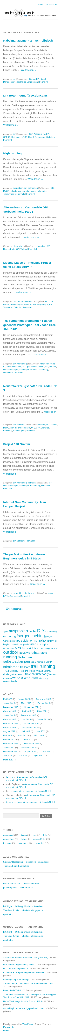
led (46, 367)
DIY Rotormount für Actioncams (25, 95)
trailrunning (33, 188)
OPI (18, 249)
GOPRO (6, 137)
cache (32, 631)
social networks (38, 662)
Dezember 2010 (28, 747)
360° (31, 134)
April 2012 (23, 735)
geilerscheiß (32, 367)
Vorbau (23, 249)
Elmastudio (8, 1027)
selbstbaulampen (17, 191)
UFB (33, 428)
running (10, 657)
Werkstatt (45, 428)
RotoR (31, 137)
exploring (9, 636)
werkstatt (20, 425)
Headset (7, 249)
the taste (31, 593)
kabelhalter (21, 82)
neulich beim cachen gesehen (41, 648)
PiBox (26, 304)
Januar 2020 (24, 699)
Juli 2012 (25, 731)
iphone (44, 640)
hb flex (41, 367)
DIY (38, 79)
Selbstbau (50, 137)
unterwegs (43, 674)
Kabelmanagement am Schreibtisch (28, 40)
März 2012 (39, 735)
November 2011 (31, 743)
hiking (24, 839)
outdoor (10, 652)
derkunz (9, 777)
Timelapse (8, 307)
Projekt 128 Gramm (16, 444)
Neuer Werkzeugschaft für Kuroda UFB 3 (32, 791)
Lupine (45, 644)
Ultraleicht (45, 486)
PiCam (33, 304)
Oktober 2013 (9, 719)
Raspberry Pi (42, 304)
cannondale (40, 246)
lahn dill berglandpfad (22, 644)
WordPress (27, 1024)
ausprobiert (18, 188)
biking (15, 246)
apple (5, 631)
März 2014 (42, 711)
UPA (38, 428)
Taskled (33, 369)
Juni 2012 (40, 731)
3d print (32, 79)
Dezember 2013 (28, 715)
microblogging (8, 648)
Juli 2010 (47, 751)
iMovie (6, 304)
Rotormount (40, 137)
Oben (6, 1030)
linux (39, 644)
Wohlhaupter (19, 431)
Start (41, 5)
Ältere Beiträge (13, 608)
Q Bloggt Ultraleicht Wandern (28, 906)
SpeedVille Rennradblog (37, 862)
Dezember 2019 (43, 699)
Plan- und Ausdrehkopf (20, 428)
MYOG (24, 137)
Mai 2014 (26, 711)
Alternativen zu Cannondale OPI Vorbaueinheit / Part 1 (28, 983)
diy (14, 79)
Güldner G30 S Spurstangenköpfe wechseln (23, 972)
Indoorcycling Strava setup (15, 979)
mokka (17, 596)
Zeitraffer (17, 307)
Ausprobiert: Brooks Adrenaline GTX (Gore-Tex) (25, 957)
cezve (50, 593)
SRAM (49, 662)
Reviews (24, 652)
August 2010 (30, 751)
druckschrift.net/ (31, 883)
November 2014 (31, 707)
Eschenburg (51, 631)
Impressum (51, 5)
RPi (51, 304)
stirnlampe (31, 191)
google (48, 636)
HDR (36, 641)
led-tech (52, 367)
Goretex (7, 641)
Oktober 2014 (9, 711)
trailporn (25, 667)
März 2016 (26, 703)
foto (18, 301)
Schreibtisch (32, 82)
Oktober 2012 (9, 727)
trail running (42, 191)
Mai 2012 (7, 735)
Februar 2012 (9, 739)
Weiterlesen (29, 70)
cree (19, 367)
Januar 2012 (28, 739)
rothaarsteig (39, 652)
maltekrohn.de (26, 887)
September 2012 (30, 727)
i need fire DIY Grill (12, 990)
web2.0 (17, 678)
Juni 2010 (7, 755)
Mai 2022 (7, 699)
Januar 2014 (9, 715)
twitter (39, 670)
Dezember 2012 (10, 723)
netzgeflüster (26, 301)
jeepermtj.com (10, 887)
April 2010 (38, 755)
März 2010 (8, 760)
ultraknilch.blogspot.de (32, 910)
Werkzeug (7, 431)
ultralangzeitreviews (12, 674)
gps (13, 641)
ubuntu (47, 670)
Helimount (15, 137)
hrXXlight (7, 906)
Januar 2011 (9, 747)
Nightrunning (12, 153)
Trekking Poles (27, 670)
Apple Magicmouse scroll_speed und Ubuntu (24, 1008)
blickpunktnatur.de (11, 883)
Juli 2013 (26, 719)
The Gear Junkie (11, 910)
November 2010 (10, 751)
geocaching (34, 635)
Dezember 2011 (10, 743)
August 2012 (9, 731)
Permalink (43, 82)
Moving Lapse (16, 304)
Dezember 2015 (10, 707)
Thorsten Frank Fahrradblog (16, 866)
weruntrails (20, 194)
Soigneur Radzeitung (13, 862)
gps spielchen (24, 640)
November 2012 (31, 723)
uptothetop (8, 914)
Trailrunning (8, 194)
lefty (13, 249)
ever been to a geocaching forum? (19, 964)
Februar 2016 (43, 703)
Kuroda (54, 425)
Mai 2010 (23, 755)
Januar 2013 (43, 719)
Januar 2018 (9, 703)
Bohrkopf (41, 425)
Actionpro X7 (39, 134)
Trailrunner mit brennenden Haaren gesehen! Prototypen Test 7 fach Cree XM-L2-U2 (29, 325)
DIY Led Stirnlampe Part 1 (15, 968)
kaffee (10, 596)
